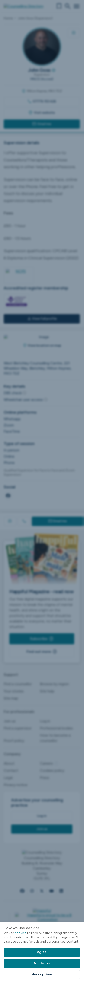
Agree (42, 952)
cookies (20, 933)
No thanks (42, 963)
